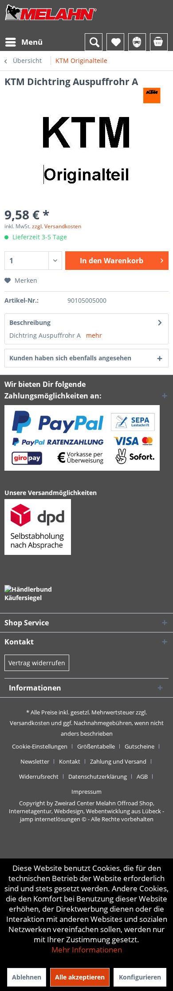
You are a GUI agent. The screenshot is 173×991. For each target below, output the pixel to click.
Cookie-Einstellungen (39, 746)
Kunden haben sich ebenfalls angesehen (70, 358)
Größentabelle (96, 746)
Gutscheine (139, 746)
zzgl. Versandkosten (56, 226)
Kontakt (69, 761)
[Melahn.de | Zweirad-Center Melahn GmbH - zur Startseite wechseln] (51, 21)
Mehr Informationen (86, 949)
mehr (94, 335)
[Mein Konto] (137, 42)
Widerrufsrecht (39, 776)
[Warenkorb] (159, 42)
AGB (142, 776)
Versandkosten (30, 723)
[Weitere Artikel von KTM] (152, 95)
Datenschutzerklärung (97, 776)
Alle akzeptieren (80, 977)
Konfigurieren (140, 977)
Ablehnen (26, 977)
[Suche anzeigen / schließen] (93, 42)
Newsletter (34, 761)
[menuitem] (23, 42)
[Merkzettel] (115, 42)
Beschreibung (30, 322)
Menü (32, 42)
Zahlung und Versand (118, 761)
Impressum (86, 792)
